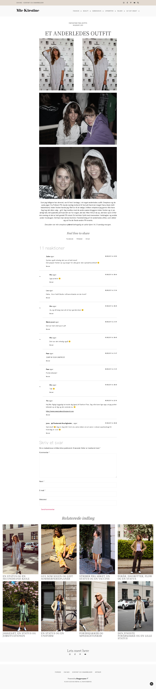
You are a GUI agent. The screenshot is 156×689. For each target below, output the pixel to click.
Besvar (48, 266)
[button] (70, 238)
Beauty (85, 11)
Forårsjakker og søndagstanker (91, 634)
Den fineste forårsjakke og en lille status (135, 636)
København (96, 11)
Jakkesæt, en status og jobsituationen (19, 634)
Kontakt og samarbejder (34, 3)
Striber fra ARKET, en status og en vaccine (94, 577)
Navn (41, 481)
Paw (47, 353)
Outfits (84, 23)
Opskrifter (109, 11)
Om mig (19, 3)
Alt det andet (131, 11)
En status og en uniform (52, 634)
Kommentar (44, 452)
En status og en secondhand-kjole (16, 577)
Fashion (76, 11)
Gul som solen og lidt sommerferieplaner (57, 577)
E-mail (42, 490)
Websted (42, 499)
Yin (47, 401)
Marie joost (50, 322)
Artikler (98, 672)
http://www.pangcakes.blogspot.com (60, 411)
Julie (48, 256)
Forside (58, 672)
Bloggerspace (81, 679)
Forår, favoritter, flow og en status (135, 577)
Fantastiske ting (75, 23)
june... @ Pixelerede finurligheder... (59, 423)
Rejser (119, 11)
